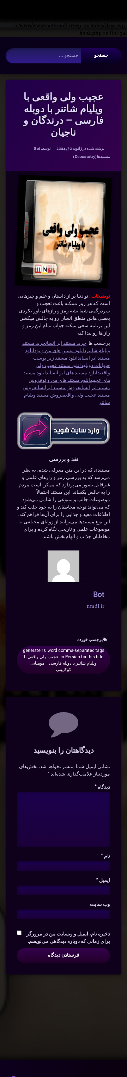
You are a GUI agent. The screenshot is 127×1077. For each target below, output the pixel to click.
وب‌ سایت (100, 904)
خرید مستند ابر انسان (66, 343)
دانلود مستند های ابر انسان (74, 373)
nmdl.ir (95, 606)
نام (105, 856)
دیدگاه (102, 787)
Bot (37, 148)
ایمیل (103, 880)
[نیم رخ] (63, 566)
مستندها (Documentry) (91, 157)
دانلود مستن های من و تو (61, 351)
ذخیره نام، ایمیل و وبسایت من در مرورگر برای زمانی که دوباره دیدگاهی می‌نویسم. (68, 938)
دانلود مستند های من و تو (67, 380)
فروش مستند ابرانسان (58, 388)
